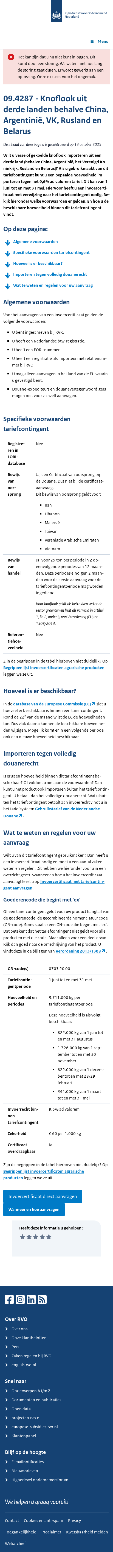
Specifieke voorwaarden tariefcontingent (52, 252)
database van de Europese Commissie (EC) (52, 703)
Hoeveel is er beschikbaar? (38, 263)
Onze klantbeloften (29, 1337)
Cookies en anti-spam (43, 1520)
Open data (21, 1408)
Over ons (19, 1328)
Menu (103, 41)
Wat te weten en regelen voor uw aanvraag (53, 285)
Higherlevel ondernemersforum (40, 1479)
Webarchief (15, 1543)
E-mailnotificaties (28, 1461)
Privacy (74, 1520)
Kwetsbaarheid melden (87, 1532)
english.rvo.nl (24, 1364)
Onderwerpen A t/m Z (31, 1390)
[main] (56, 667)
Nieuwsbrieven (25, 1470)
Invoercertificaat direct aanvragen (43, 1196)
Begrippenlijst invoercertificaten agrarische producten (53, 667)
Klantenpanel (24, 1435)
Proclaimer (51, 1532)
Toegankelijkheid (20, 1532)
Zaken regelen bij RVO (32, 1355)
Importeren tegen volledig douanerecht (50, 274)
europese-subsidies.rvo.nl (35, 1426)
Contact (12, 1520)
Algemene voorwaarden (35, 241)
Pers (15, 1346)
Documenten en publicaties (36, 1399)
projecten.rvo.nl (26, 1417)
